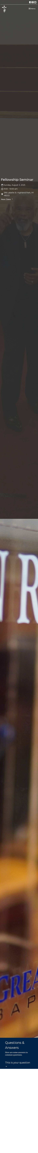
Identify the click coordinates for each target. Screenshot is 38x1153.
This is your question (17, 1064)
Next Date (6, 199)
